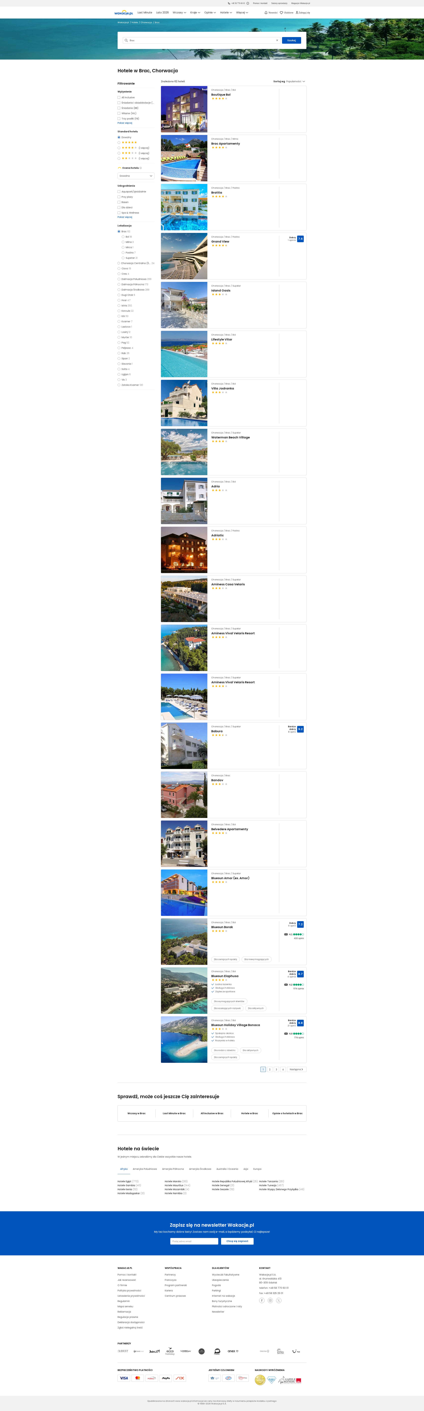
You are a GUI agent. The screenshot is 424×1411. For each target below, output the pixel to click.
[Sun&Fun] (280, 1351)
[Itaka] (217, 1351)
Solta (124, 369)
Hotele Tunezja (271, 1185)
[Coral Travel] (138, 1351)
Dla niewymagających (256, 959)
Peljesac (126, 348)
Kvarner (126, 321)
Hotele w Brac (249, 1113)
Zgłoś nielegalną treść (130, 1327)
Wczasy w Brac (137, 1113)
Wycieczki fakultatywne (225, 1274)
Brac (124, 231)
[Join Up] (154, 1351)
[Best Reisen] (123, 1351)
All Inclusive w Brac (212, 1113)
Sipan (125, 358)
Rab (124, 353)
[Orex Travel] (233, 1351)
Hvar (124, 300)
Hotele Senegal (223, 1185)
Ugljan (125, 374)
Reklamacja (124, 1311)
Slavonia (126, 363)
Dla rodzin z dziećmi (224, 1050)
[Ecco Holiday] (170, 1351)
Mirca (129, 247)
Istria (124, 305)
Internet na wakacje (223, 1296)
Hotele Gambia (129, 1185)
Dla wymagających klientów (229, 1001)
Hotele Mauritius (177, 1185)
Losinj (125, 332)
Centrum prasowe (175, 1296)
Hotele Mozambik (177, 1189)
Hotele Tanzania (271, 1181)
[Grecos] (201, 1351)
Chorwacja (147, 22)
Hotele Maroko (176, 1181)
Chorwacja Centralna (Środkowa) (136, 263)
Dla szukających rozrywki (227, 1008)
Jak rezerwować (127, 1280)
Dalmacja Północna (133, 284)
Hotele (135, 22)
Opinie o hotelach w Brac (287, 1113)
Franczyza (170, 1280)
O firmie (122, 1285)
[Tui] (296, 1351)
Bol (127, 236)
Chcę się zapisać (237, 1241)
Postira (129, 252)
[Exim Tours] (186, 1351)
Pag (124, 342)
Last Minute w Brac (174, 1113)
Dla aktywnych (256, 1008)
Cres (124, 273)
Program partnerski (176, 1285)
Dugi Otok (127, 295)
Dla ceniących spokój (225, 959)
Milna (129, 242)
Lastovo (126, 326)
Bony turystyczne (222, 1301)
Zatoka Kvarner (130, 385)
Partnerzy (170, 1274)
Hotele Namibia (176, 1193)
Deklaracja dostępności (131, 1322)
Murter (125, 337)
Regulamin (124, 1301)
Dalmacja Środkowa (133, 289)
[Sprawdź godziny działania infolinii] (247, 3)
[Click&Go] (264, 1351)
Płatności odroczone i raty (227, 1306)
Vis (123, 379)
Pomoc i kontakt (127, 1274)
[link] (123, 13)
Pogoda (216, 1285)
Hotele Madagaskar (131, 1193)
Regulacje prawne (128, 1317)
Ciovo (125, 268)
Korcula (126, 311)
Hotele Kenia (128, 1189)
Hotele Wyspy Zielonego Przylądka (281, 1189)
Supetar (130, 258)
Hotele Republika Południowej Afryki (235, 1181)
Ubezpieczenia (220, 1280)
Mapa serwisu (125, 1306)
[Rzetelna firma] (242, 1378)
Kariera (169, 1290)
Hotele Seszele (223, 1189)
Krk (123, 316)
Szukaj (291, 40)
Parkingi (216, 1290)
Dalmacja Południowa (134, 279)
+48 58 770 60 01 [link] (238, 3)
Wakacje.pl (123, 22)
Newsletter (218, 1311)
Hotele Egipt (128, 1181)
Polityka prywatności (129, 1290)
